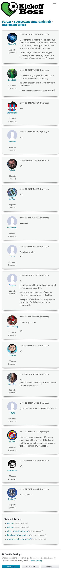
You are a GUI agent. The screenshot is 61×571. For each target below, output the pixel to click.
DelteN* (12, 170)
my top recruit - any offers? (19, 539)
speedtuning (12, 327)
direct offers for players (17, 531)
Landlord (12, 80)
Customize (30, 566)
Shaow (12, 441)
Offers (10, 523)
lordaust (12, 355)
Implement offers (14, 24)
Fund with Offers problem (18, 535)
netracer (12, 141)
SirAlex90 (12, 44)
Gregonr (12, 285)
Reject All (49, 566)
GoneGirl (12, 384)
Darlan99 (12, 499)
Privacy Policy (36, 560)
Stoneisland (12, 113)
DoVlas (12, 199)
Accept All (11, 566)
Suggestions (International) (32, 21)
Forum (6, 21)
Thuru (12, 256)
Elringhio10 (12, 228)
